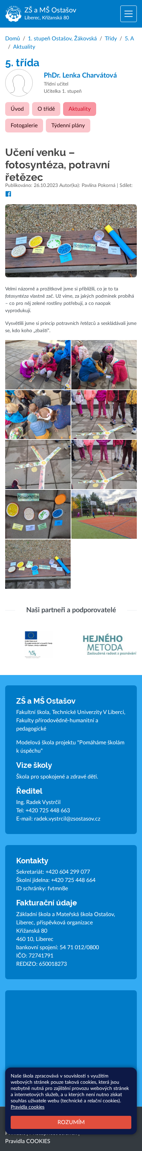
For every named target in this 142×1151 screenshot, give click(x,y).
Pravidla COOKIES (27, 1141)
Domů (12, 38)
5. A (129, 38)
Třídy (111, 38)
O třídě (46, 109)
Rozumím (71, 1122)
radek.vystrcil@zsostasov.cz (67, 819)
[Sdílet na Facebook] (8, 194)
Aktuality (24, 47)
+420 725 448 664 (73, 880)
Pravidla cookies (27, 1107)
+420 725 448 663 (48, 810)
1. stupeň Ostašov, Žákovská (62, 38)
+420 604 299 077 (67, 872)
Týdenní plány (68, 125)
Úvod (17, 109)
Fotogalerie (24, 125)
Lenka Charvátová (80, 75)
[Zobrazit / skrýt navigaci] (128, 14)
